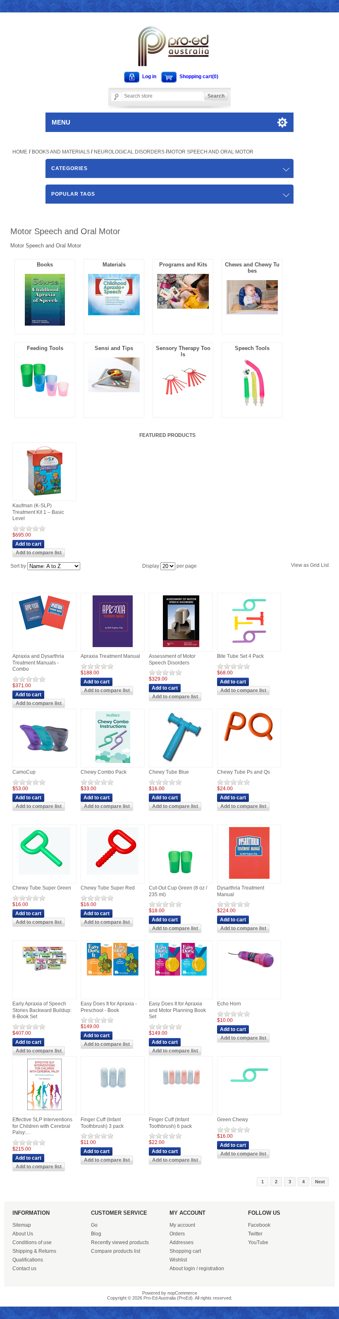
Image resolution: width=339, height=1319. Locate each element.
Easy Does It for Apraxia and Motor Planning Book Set (177, 1010)
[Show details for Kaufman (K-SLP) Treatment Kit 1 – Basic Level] (44, 497)
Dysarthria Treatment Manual (240, 891)
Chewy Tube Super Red (108, 888)
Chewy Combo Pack (104, 772)
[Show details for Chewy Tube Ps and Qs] (249, 743)
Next (320, 1181)
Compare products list (115, 1251)
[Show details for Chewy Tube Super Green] (44, 875)
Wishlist (178, 1260)
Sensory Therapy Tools (183, 351)
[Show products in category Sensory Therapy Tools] (183, 396)
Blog (96, 1234)
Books (45, 264)
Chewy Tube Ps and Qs (243, 772)
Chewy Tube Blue (169, 772)
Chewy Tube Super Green (41, 888)
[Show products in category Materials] (114, 313)
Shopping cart (185, 1251)
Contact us (24, 1268)
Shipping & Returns (34, 1251)
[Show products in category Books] (45, 323)
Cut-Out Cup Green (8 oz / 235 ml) (178, 891)
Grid (315, 565)
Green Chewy (232, 1119)
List (325, 565)
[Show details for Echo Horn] (249, 974)
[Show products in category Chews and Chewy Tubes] (252, 312)
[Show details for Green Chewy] (249, 1093)
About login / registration (197, 1268)
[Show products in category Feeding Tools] (45, 407)
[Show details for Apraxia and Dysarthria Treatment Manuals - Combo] (44, 630)
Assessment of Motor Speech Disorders (172, 659)
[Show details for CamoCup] (44, 763)
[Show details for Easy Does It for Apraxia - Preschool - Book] (113, 976)
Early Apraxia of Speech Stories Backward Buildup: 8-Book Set (42, 1010)
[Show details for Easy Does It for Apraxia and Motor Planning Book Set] (181, 976)
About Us (22, 1234)
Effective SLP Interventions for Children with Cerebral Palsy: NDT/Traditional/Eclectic (42, 1126)
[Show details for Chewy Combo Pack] (112, 763)
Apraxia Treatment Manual (110, 656)
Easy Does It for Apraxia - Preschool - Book (109, 1007)
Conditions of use (32, 1242)
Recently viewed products (120, 1242)
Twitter (255, 1234)
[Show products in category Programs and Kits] (183, 306)
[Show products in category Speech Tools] (252, 407)
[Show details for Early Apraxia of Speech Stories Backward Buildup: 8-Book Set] (44, 974)
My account (182, 1225)
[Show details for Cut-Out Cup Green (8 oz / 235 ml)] (181, 879)
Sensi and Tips (114, 348)
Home (19, 152)
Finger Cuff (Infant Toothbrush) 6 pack (170, 1123)
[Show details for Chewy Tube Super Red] (113, 875)
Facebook (259, 1225)
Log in (149, 76)
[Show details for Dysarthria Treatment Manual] (249, 879)
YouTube (258, 1242)
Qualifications (27, 1260)
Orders (177, 1234)
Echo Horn (229, 1004)
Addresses (181, 1242)
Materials (114, 264)
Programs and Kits (183, 264)
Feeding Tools (45, 348)
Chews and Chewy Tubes (252, 267)
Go (94, 1225)
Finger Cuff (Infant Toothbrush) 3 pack (102, 1123)
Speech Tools (252, 348)
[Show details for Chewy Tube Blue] (181, 763)
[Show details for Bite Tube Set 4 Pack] (249, 647)
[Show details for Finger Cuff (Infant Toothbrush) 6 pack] (181, 1093)
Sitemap (21, 1225)
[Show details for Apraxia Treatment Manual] (113, 647)
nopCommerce (182, 1292)
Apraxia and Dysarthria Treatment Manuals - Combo (38, 662)
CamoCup (24, 772)
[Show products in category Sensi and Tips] (114, 390)
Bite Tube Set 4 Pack (240, 656)
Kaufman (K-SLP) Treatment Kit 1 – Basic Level (38, 512)
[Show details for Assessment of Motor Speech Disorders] (181, 647)
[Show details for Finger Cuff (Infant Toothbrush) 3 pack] (113, 1093)
